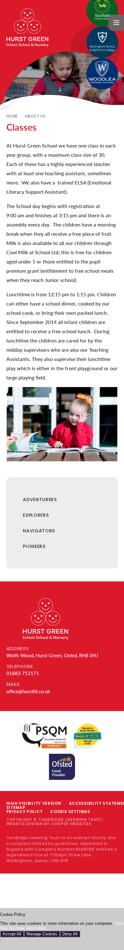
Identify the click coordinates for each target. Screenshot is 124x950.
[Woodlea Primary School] (102, 74)
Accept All (12, 934)
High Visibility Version (33, 803)
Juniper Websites (71, 823)
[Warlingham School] (102, 42)
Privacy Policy (24, 811)
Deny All (70, 934)
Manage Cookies (41, 934)
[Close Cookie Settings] (2, 941)
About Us (35, 116)
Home (12, 116)
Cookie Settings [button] (70, 811)
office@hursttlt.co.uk (28, 691)
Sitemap (15, 807)
